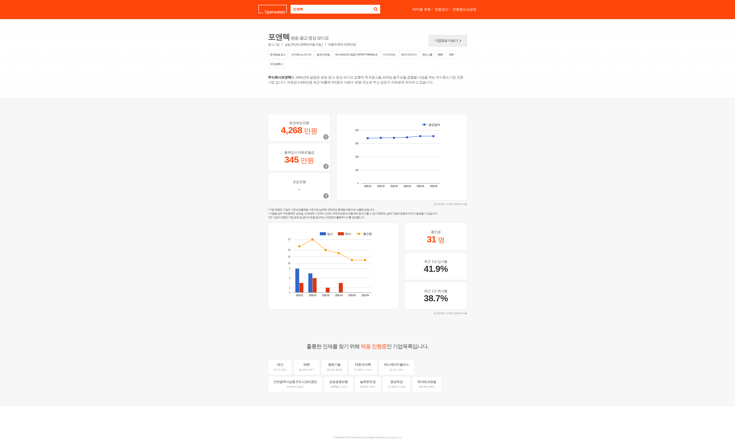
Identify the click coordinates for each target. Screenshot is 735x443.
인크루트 (449, 204)
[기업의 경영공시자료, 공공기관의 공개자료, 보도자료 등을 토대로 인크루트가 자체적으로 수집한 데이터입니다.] (326, 196)
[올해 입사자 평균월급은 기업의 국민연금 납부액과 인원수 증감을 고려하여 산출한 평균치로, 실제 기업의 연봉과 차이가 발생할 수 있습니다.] (326, 166)
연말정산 (441, 9)
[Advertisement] (367, 418)
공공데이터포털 (460, 204)
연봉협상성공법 (464, 9)
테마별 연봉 (421, 9)
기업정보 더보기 (448, 40)
